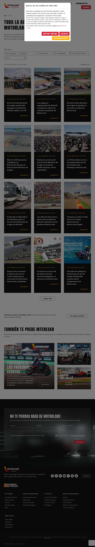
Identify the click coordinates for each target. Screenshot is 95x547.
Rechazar (64, 34)
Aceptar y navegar (50, 34)
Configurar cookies (61, 38)
